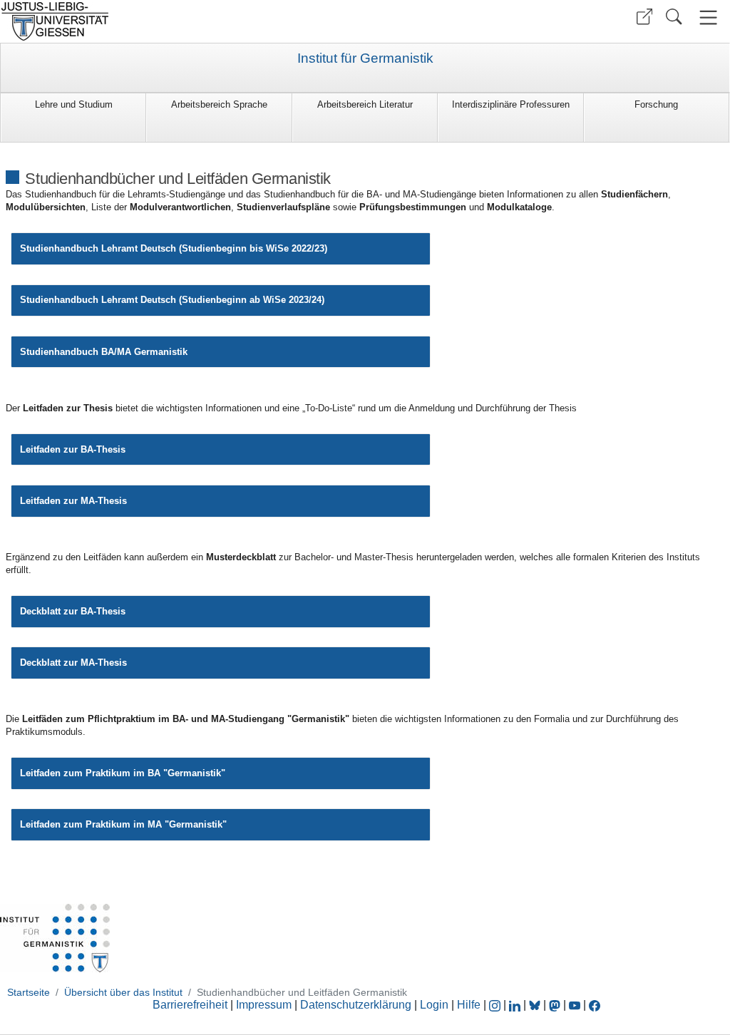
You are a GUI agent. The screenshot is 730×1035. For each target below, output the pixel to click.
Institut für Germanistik (365, 58)
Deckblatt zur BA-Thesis (74, 611)
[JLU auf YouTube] (574, 1005)
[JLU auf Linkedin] (516, 1005)
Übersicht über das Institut (123, 992)
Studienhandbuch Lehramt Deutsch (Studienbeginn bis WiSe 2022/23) (173, 248)
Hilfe (468, 1005)
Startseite (28, 992)
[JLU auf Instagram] (496, 1005)
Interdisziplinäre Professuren (511, 104)
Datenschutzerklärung (355, 1005)
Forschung (656, 104)
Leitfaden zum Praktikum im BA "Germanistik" (122, 773)
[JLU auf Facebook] (594, 1005)
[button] (644, 16)
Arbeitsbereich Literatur (365, 104)
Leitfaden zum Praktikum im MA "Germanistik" (123, 824)
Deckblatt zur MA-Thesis (73, 662)
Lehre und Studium (74, 104)
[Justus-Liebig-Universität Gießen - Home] (180, 21)
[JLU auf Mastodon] (556, 1005)
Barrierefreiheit (190, 1005)
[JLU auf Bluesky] (536, 1005)
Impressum (264, 1005)
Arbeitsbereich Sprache (219, 104)
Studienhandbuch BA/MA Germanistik (103, 351)
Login (435, 1005)
